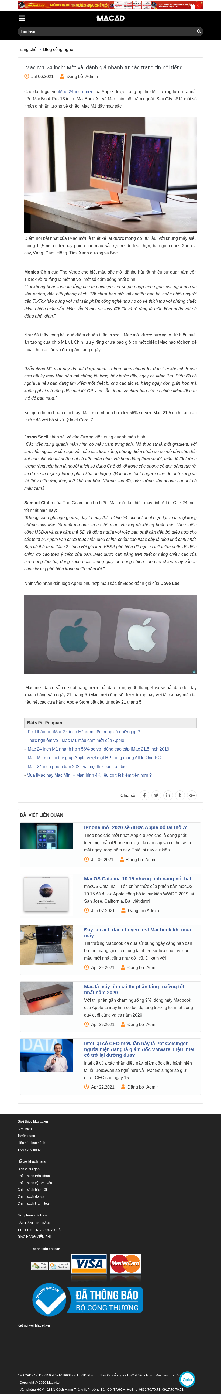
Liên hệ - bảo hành (31, 1143)
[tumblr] (180, 795)
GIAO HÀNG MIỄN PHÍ (34, 1237)
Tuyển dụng (26, 1136)
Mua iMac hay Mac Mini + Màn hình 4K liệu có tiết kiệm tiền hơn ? (89, 775)
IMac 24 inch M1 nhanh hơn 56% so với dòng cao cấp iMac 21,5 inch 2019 (98, 749)
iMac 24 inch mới (75, 91)
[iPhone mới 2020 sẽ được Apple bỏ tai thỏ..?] (46, 836)
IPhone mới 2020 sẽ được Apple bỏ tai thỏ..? (135, 827)
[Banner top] (110, 5)
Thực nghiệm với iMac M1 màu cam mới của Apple (75, 740)
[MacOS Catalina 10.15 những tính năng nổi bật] (46, 895)
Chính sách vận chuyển (35, 1183)
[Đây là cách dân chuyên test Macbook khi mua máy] (46, 944)
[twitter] (156, 795)
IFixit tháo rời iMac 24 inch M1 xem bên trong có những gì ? (83, 732)
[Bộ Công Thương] (87, 1300)
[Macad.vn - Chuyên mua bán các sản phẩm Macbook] (110, 18)
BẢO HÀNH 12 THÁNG (34, 1223)
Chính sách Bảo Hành (34, 1176)
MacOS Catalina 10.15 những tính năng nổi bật (137, 878)
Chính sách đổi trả (31, 1196)
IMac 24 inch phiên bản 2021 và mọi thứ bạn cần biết (77, 766)
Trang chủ (27, 49)
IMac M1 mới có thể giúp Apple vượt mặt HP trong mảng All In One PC (94, 757)
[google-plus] (192, 795)
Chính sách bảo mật (32, 1190)
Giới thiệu (25, 1129)
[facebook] (144, 795)
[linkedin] (168, 795)
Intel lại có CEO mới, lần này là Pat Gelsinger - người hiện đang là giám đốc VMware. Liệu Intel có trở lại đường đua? (139, 1049)
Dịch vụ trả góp (29, 1169)
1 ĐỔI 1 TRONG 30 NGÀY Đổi (39, 1230)
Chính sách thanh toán (34, 1203)
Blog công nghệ (58, 49)
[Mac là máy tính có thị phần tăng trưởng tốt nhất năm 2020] (46, 998)
